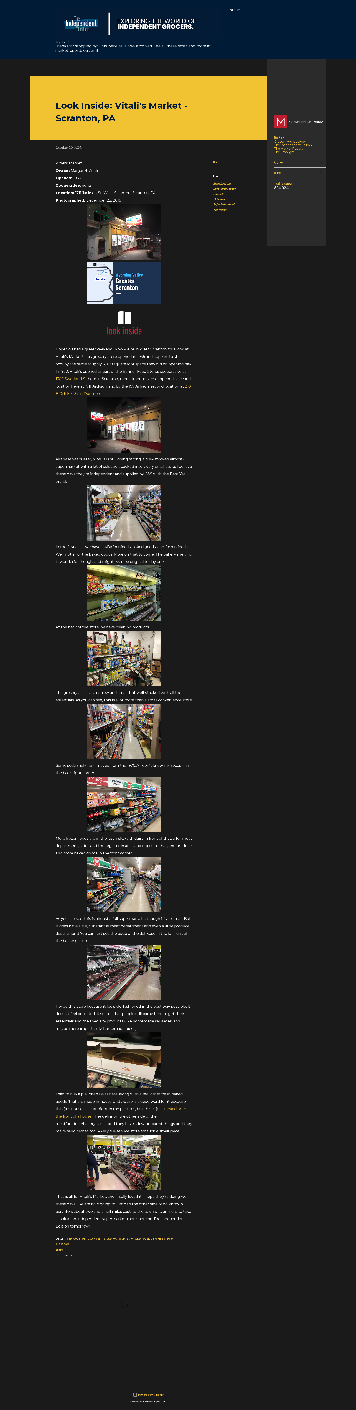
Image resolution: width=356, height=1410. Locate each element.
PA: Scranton (219, 199)
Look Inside (218, 194)
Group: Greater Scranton (224, 189)
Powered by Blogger (150, 1394)
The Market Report (288, 148)
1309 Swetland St (71, 379)
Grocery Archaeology (290, 141)
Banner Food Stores (222, 183)
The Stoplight (284, 152)
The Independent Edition (293, 145)
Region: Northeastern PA (224, 204)
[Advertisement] (120, 67)
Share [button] (217, 162)
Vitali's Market (219, 209)
